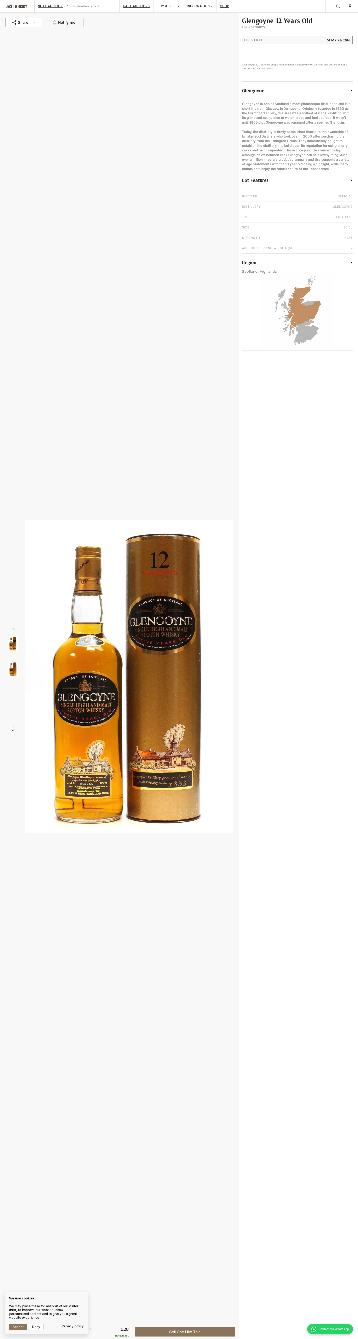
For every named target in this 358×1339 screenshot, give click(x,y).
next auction (50, 6)
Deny (36, 1326)
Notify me (66, 22)
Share (23, 22)
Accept (18, 1326)
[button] (297, 92)
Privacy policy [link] (73, 1326)
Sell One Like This (185, 1332)
